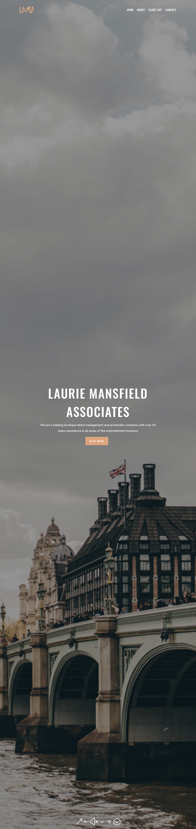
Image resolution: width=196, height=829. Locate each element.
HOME (130, 10)
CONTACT (170, 10)
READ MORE (96, 441)
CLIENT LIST (155, 10)
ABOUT (141, 10)
